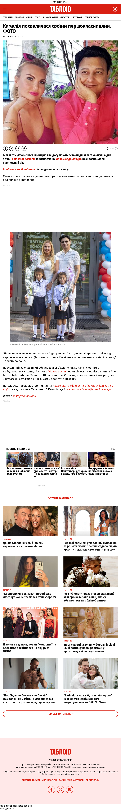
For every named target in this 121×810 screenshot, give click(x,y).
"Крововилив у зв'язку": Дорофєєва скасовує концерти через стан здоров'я (30, 595)
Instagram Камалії (24, 396)
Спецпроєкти (92, 17)
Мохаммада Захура (68, 159)
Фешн (29, 17)
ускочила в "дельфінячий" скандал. (90, 389)
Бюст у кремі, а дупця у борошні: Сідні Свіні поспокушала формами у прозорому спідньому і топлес (89, 648)
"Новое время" (57, 371)
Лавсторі (65, 17)
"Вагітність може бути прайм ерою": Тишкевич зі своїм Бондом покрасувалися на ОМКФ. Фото (88, 699)
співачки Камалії (23, 159)
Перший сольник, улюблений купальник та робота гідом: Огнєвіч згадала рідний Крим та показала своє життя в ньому (90, 546)
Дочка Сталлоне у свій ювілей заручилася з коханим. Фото (23, 544)
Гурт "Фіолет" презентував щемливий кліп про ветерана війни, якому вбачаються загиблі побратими (89, 597)
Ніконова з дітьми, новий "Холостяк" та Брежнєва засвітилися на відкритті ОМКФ (29, 648)
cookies (28, 805)
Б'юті (37, 17)
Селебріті (8, 17)
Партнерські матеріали (71, 780)
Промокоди (92, 780)
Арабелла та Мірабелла (19, 169)
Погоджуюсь (7, 808)
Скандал (19, 17)
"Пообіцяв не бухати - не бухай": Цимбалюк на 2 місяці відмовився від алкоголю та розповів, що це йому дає (29, 699)
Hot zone (77, 17)
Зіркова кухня (50, 17)
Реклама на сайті (31, 780)
